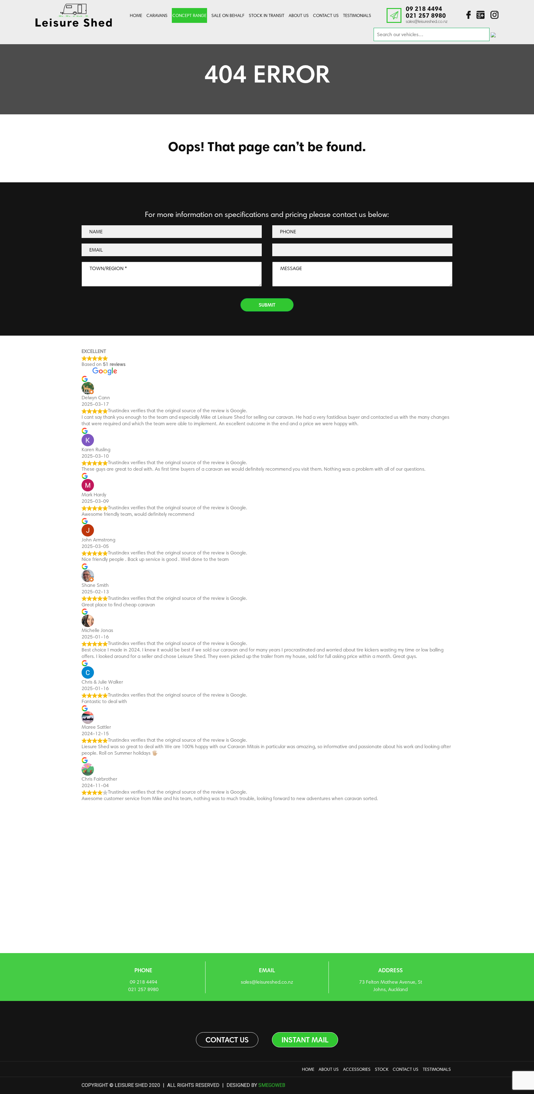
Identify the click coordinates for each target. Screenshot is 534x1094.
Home (136, 15)
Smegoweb (271, 1085)
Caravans (156, 15)
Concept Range (189, 15)
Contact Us (326, 15)
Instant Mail (305, 1040)
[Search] (493, 34)
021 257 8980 (426, 15)
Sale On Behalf (227, 15)
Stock (381, 1069)
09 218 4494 (424, 9)
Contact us (227, 1040)
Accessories (357, 1069)
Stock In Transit (266, 15)
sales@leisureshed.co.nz (426, 21)
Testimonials (357, 15)
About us (299, 15)
